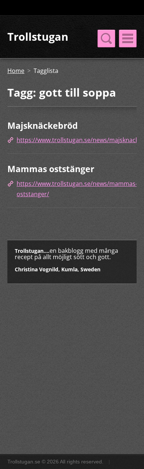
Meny (128, 38)
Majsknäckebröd (42, 125)
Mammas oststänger (50, 169)
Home (15, 71)
